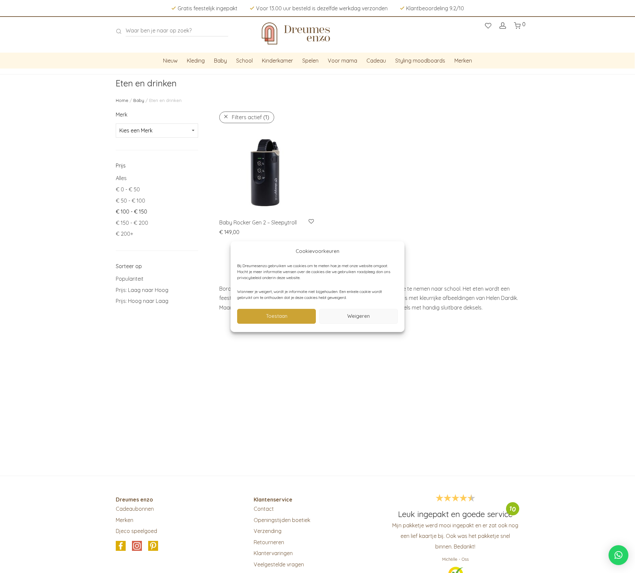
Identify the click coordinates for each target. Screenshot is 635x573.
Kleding (196, 60)
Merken (463, 60)
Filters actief (250, 117)
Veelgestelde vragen (279, 564)
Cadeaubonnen (135, 508)
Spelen (310, 60)
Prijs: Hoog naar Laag (142, 301)
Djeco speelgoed (136, 531)
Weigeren (358, 316)
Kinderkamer (277, 60)
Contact (264, 508)
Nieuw (170, 60)
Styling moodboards (420, 60)
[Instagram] (137, 546)
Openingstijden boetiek (282, 520)
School (244, 60)
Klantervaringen (273, 553)
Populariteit (130, 278)
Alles (121, 178)
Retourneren (269, 542)
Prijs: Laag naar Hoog (142, 290)
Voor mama (342, 60)
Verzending (267, 531)
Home (122, 100)
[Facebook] (121, 546)
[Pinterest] (153, 546)
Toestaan (276, 316)
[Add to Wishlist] (311, 221)
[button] (618, 555)
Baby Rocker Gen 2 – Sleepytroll (258, 222)
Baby (220, 60)
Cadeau (376, 60)
